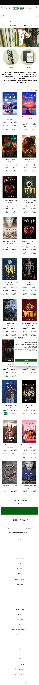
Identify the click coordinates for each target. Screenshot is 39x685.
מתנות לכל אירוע (19, 559)
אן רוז (29, 162)
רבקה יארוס (9, 119)
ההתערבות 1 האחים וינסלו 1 (29, 445)
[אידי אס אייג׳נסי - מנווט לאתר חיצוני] (16, 683)
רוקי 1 (29, 282)
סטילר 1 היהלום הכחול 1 (29, 201)
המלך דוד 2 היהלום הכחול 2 (10, 282)
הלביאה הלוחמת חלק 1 (9, 241)
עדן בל (9, 162)
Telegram (21, 674)
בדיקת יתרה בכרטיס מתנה (19, 644)
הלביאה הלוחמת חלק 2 (29, 486)
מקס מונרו (29, 447)
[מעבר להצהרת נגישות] (31, 683)
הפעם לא (26, 363)
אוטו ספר (19, 604)
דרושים (19, 594)
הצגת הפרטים (19, 356)
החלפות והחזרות (19, 619)
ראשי (31, 21)
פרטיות (19, 658)
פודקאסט (19, 568)
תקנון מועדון (19, 634)
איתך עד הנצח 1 (9, 445)
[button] (9, 8)
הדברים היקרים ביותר (9, 117)
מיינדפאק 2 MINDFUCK (29, 241)
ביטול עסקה (19, 589)
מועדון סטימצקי (19, 554)
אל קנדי (29, 366)
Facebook (21, 664)
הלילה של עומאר (29, 160)
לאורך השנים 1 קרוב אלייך (9, 405)
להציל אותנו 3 (10, 323)
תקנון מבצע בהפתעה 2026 (19, 629)
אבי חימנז (29, 121)
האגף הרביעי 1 (29, 405)
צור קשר (19, 639)
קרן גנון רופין (29, 284)
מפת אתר (19, 599)
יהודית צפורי (10, 325)
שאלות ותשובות (19, 609)
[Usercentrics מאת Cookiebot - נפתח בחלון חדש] (23, 338)
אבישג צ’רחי (10, 447)
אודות (19, 539)
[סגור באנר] (15, 337)
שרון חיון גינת (29, 203)
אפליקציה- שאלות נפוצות (19, 654)
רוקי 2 (10, 364)
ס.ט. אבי (10, 203)
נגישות (19, 573)
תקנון (19, 624)
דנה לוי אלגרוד (9, 488)
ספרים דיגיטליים (24, 21)
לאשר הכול (26, 360)
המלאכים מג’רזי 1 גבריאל (10, 486)
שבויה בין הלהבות (10, 160)
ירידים (19, 549)
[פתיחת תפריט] (36, 8)
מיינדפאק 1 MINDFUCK (10, 201)
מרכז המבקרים (19, 584)
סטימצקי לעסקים (19, 579)
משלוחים (19, 614)
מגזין (19, 564)
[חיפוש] (4, 16)
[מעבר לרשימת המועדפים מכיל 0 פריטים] (6, 8)
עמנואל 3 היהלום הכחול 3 (29, 323)
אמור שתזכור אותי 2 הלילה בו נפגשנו (29, 118)
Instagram (21, 669)
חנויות (19, 544)
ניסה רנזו (10, 407)
